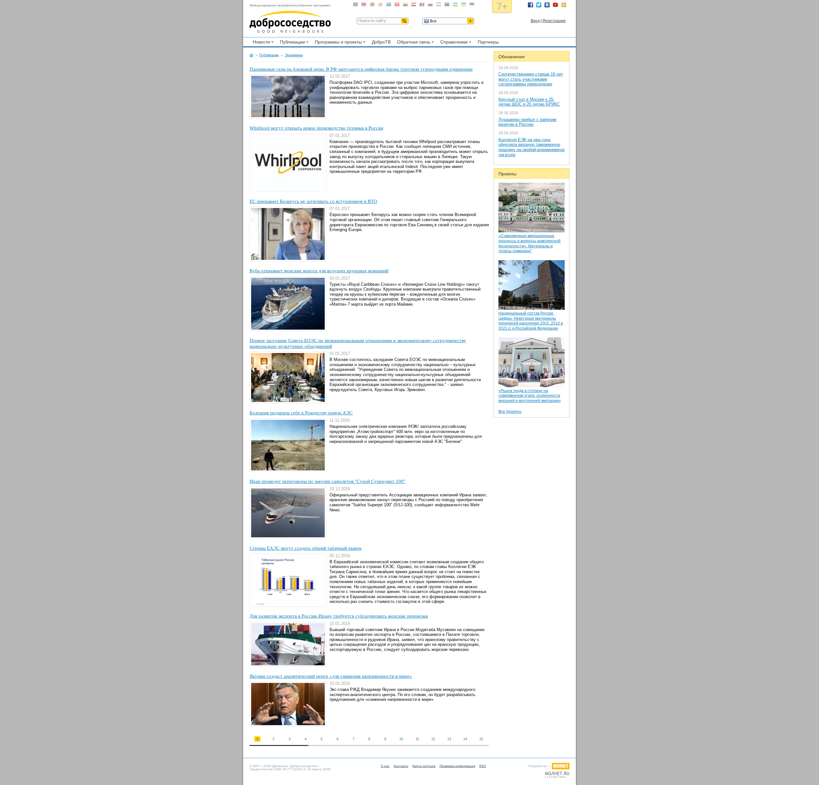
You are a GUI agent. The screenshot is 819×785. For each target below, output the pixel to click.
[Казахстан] (388, 5)
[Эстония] (471, 5)
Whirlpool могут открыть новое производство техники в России (316, 128)
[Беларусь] (372, 5)
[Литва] (405, 5)
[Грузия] (380, 5)
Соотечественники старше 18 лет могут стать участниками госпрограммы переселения (530, 79)
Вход (535, 21)
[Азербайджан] (355, 5)
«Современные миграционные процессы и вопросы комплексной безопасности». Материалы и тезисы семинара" (529, 243)
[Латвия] (413, 5)
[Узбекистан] (455, 5)
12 (433, 739)
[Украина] (463, 5)
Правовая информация (457, 766)
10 (401, 739)
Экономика (294, 55)
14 (465, 739)
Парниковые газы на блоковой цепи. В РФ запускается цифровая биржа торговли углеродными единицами (361, 69)
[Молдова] (422, 5)
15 (481, 739)
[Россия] (430, 5)
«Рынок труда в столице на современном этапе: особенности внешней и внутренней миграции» (529, 395)
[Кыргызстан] (397, 5)
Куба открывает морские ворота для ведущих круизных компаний (319, 270)
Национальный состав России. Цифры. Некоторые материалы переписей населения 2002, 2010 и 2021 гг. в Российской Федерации (530, 321)
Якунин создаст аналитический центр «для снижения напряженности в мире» (331, 676)
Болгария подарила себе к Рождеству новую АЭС (301, 412)
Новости (260, 42)
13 (449, 739)
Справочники (453, 42)
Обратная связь (413, 42)
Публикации (291, 42)
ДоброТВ (381, 41)
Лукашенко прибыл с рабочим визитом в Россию (527, 122)
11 (417, 739)
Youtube (555, 4)
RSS (563, 4)
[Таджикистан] (438, 5)
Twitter (538, 4)
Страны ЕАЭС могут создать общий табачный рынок (306, 548)
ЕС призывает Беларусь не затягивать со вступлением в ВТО (313, 201)
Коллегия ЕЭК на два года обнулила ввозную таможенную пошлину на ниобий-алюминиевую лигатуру (531, 147)
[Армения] (363, 5)
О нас (385, 766)
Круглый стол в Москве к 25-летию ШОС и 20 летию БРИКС (529, 102)
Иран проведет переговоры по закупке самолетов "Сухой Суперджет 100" (327, 481)
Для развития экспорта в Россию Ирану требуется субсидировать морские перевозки (339, 616)
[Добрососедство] (290, 18)
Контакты (401, 766)
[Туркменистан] (446, 5)
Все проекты (509, 411)
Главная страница (251, 55)
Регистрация (554, 21)
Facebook (530, 4)
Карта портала (423, 766)
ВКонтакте (547, 4)
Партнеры (488, 41)
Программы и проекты (337, 42)
